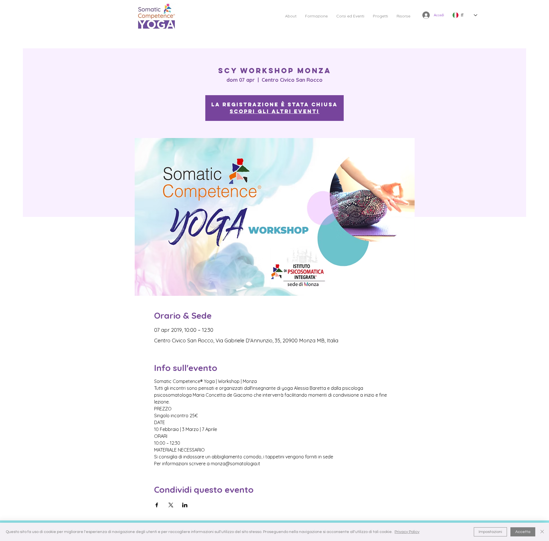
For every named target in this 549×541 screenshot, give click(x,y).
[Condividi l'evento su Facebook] (157, 505)
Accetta (522, 532)
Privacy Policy (407, 532)
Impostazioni (490, 532)
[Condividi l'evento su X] (171, 505)
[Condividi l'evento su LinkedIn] (185, 505)
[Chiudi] (542, 531)
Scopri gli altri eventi (274, 111)
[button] (291, 16)
